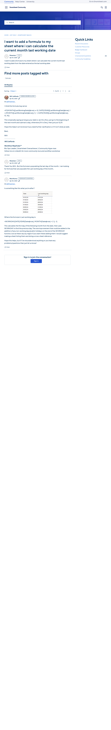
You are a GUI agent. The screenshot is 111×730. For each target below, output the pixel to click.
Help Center (20, 1)
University (30, 1)
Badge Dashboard (81, 50)
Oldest (12, 91)
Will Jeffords (14, 96)
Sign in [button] (36, 261)
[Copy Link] (19, 58)
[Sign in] (106, 7)
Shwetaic (13, 55)
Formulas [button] (8, 78)
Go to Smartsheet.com (98, 1)
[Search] (102, 7)
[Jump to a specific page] (69, 91)
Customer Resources (82, 47)
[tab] (8, 85)
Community (9, 1)
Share (7, 67)
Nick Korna (13, 179)
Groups (77, 53)
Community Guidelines (83, 59)
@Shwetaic (10, 102)
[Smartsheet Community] (18, 7)
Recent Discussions (81, 44)
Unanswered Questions (91, 56)
